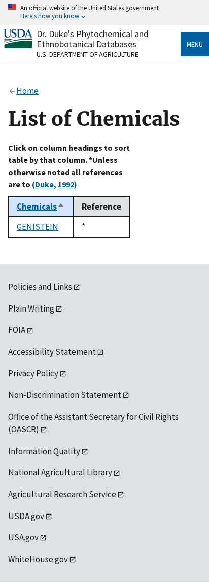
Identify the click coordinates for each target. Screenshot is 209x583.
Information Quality (44, 451)
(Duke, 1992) (54, 184)
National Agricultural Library (60, 472)
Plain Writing (31, 308)
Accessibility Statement (52, 351)
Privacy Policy (33, 373)
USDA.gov (26, 516)
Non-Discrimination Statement (64, 394)
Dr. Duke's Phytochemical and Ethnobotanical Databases (93, 39)
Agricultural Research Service (62, 494)
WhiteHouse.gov (38, 559)
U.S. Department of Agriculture (87, 54)
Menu (195, 44)
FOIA (16, 329)
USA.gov (23, 537)
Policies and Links (40, 286)
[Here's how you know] (104, 12)
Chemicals (41, 206)
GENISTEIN (37, 226)
